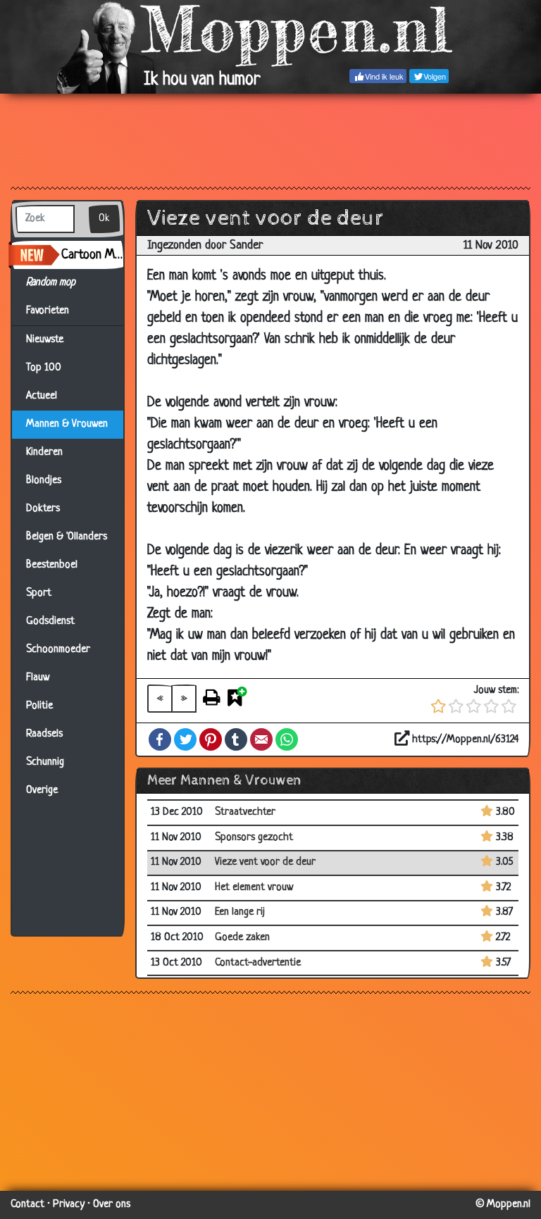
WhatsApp (286, 739)
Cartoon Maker (92, 255)
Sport (38, 593)
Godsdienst (50, 621)
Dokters (43, 509)
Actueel (41, 396)
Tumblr (236, 739)
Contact (27, 1205)
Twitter (185, 739)
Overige (42, 790)
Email (261, 739)
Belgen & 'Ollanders (66, 537)
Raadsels (44, 734)
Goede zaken (242, 938)
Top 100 (43, 368)
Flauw (37, 678)
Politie (39, 706)
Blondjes (43, 481)
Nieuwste (44, 340)
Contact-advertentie (258, 963)
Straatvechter (245, 812)
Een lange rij (240, 912)
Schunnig (45, 762)
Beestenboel (51, 565)
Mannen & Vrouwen (67, 424)
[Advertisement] (270, 139)
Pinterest (210, 739)
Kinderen (44, 452)
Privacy (69, 1205)
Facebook (160, 739)
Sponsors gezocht (254, 838)
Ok (104, 219)
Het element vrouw (254, 888)
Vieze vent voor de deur (265, 862)
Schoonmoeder (58, 650)
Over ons (111, 1205)
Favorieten (53, 311)
